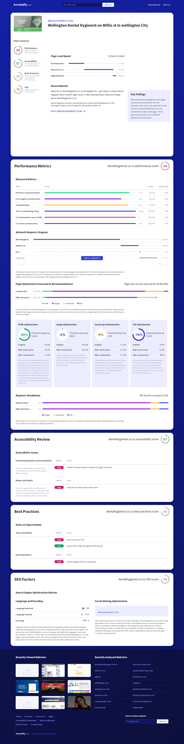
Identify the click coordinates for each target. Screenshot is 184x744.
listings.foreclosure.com (143, 695)
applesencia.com (102, 689)
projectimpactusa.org (142, 670)
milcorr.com (100, 670)
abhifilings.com (102, 683)
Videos (19, 716)
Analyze (108, 5)
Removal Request (47, 720)
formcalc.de (100, 707)
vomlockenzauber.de (142, 701)
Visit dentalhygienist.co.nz (66, 111)
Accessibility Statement (26, 720)
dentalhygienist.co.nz (60, 20)
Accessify (23, 5)
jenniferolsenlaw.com (142, 689)
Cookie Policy (37, 724)
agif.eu (98, 676)
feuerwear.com (139, 676)
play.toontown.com (142, 664)
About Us (166, 5)
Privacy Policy (22, 724)
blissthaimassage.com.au (106, 664)
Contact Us (40, 716)
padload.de (138, 707)
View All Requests (92, 258)
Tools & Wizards (154, 5)
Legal (50, 716)
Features (28, 716)
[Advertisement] (109, 43)
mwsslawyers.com (103, 701)
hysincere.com (101, 695)
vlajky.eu (136, 683)
